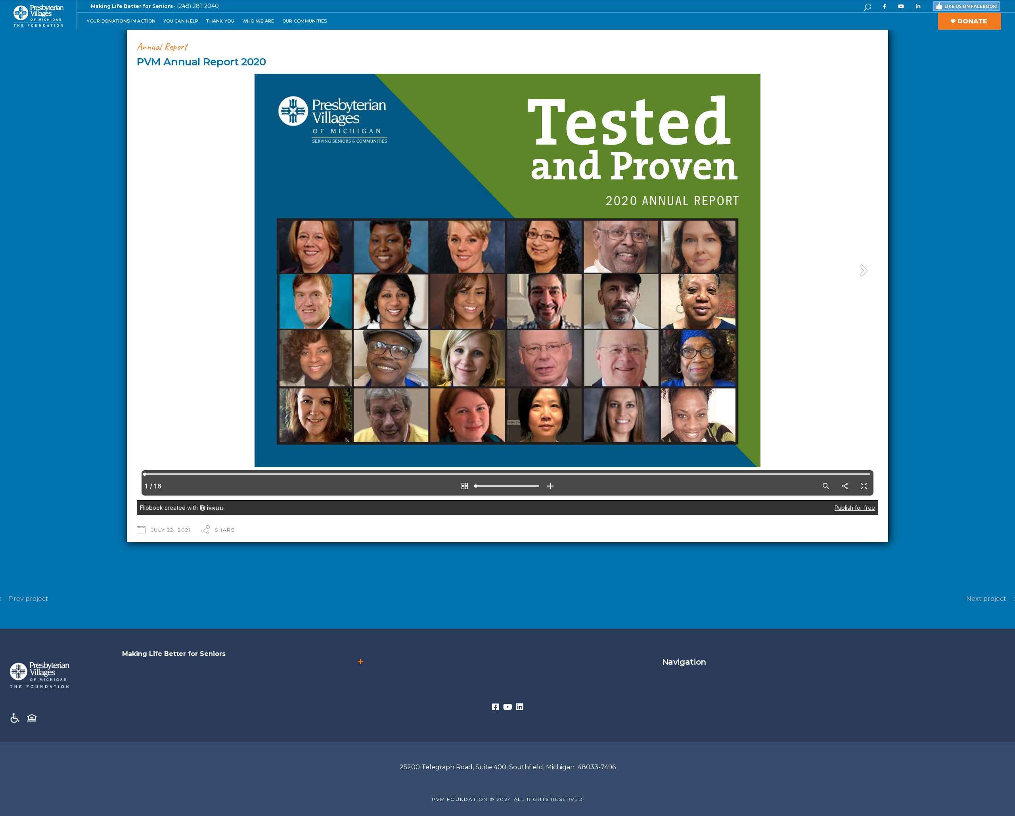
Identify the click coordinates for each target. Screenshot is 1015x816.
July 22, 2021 (171, 530)
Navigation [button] (684, 662)
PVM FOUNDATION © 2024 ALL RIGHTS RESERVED (507, 799)
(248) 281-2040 (198, 6)
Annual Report (162, 46)
